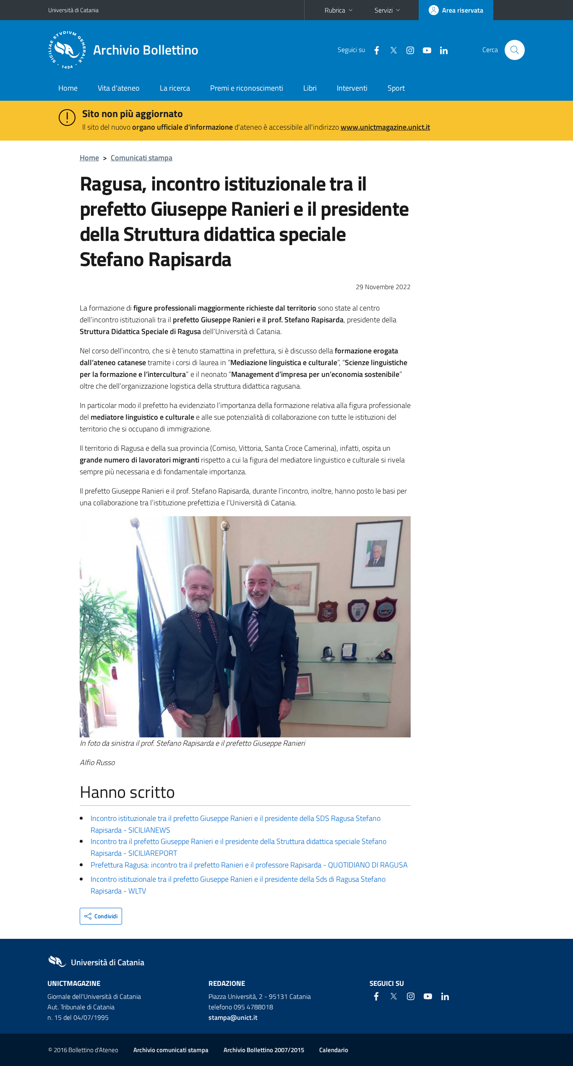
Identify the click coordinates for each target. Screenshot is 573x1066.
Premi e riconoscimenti (246, 88)
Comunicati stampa (141, 157)
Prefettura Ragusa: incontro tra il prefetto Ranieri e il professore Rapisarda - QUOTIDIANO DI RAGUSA (249, 864)
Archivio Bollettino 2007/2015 (264, 1050)
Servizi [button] (384, 10)
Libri (310, 88)
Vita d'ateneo (119, 88)
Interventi (352, 88)
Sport (396, 88)
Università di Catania (73, 9)
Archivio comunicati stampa (170, 1050)
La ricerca (175, 88)
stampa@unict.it (233, 1017)
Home (68, 88)
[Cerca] (515, 50)
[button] (101, 916)
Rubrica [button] (335, 10)
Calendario (333, 1050)
